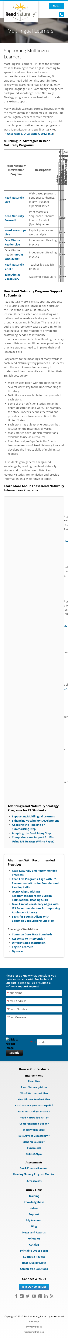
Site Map (34, 1321)
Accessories (34, 1181)
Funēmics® (34, 1148)
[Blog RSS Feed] (51, 1296)
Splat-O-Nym (34, 1154)
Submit (14, 1052)
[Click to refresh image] (14, 1042)
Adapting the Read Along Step (31, 833)
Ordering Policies (34, 1331)
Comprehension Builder (34, 1123)
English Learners (22, 947)
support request (28, 986)
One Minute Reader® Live (34, 1099)
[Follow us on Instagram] (22, 1296)
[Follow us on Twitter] (28, 1296)
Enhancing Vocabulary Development (35, 820)
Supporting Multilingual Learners (33, 816)
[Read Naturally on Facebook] (16, 1296)
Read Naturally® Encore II (34, 1111)
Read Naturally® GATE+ (34, 1117)
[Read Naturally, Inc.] (21, 11)
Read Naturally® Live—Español (34, 1105)
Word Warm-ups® (34, 1129)
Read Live (34, 1081)
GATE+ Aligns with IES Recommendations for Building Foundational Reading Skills (32, 896)
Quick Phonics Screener (34, 1168)
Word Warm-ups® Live (34, 1093)
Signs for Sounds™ (34, 1142)
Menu (56, 6)
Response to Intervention (28, 938)
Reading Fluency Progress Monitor (34, 1174)
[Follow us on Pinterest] (40, 1296)
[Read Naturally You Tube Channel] (34, 1296)
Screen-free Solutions (34, 1269)
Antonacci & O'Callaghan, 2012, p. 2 (30, 133)
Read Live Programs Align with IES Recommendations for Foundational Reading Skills (35, 883)
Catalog (34, 1244)
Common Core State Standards (32, 934)
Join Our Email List (34, 1286)
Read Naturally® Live (34, 1087)
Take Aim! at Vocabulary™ (34, 1135)
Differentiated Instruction (29, 943)
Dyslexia (17, 951)
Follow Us (34, 1238)
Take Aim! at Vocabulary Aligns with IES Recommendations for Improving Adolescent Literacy (36, 908)
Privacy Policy (34, 1326)
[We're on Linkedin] (46, 1296)
